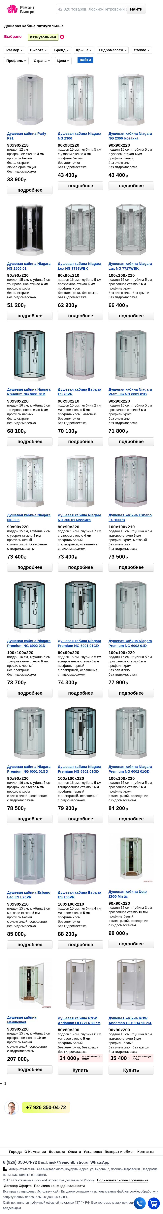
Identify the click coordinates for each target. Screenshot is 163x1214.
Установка (93, 1152)
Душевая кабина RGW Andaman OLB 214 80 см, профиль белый (79, 1021)
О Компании (35, 1152)
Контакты (145, 1152)
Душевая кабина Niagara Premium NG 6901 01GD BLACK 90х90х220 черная (79, 643)
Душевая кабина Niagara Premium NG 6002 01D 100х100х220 (130, 643)
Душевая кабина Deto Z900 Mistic (128, 894)
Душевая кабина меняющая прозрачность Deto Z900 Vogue (28, 1020)
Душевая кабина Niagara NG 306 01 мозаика (79, 517)
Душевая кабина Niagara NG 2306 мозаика (130, 136)
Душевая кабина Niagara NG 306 (28, 517)
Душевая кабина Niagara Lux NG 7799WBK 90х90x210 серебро (79, 266)
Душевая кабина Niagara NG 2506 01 (28, 266)
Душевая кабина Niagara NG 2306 (79, 136)
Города (15, 1152)
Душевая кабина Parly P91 (26, 136)
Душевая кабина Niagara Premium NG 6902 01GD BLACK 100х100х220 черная (79, 769)
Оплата (74, 1152)
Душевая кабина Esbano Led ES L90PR (28, 894)
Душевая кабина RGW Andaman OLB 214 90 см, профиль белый (130, 1021)
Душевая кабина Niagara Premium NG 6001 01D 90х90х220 (130, 392)
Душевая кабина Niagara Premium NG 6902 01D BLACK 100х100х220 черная (28, 643)
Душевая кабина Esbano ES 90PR (79, 391)
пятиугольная (43, 37)
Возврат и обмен (120, 1152)
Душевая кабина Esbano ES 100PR (130, 517)
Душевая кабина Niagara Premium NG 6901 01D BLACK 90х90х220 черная (28, 392)
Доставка (57, 1152)
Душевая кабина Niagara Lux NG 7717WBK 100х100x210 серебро (130, 266)
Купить (80, 1070)
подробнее (29, 190)
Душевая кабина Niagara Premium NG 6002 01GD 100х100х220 (130, 769)
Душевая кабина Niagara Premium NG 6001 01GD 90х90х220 (28, 769)
